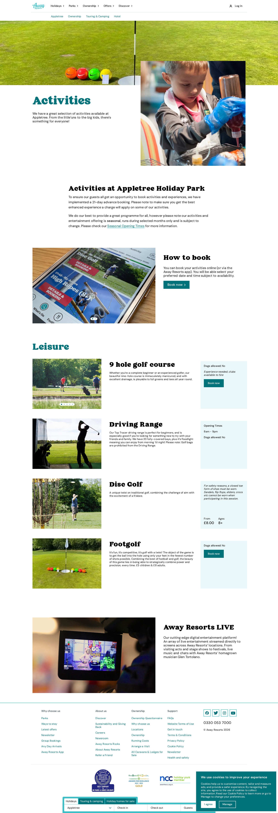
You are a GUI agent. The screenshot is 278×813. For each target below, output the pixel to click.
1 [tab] (92, 318)
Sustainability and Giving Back (110, 725)
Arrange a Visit (140, 746)
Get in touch (174, 729)
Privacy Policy (176, 740)
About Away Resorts (107, 749)
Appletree (57, 16)
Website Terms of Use (180, 724)
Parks (44, 718)
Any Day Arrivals (51, 746)
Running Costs (140, 740)
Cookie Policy (175, 746)
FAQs (170, 718)
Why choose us (140, 724)
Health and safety (178, 757)
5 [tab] (72, 404)
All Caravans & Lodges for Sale (147, 753)
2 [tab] (95, 318)
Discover (100, 718)
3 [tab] (67, 404)
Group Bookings (51, 740)
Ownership (74, 16)
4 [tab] (69, 404)
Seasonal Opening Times (125, 226)
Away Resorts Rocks (107, 744)
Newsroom (101, 738)
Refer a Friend (104, 755)
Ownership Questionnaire (146, 718)
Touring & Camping (97, 16)
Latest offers (49, 729)
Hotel (117, 16)
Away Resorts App (52, 752)
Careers (100, 732)
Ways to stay (49, 724)
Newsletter (48, 735)
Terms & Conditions (179, 735)
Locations (137, 729)
